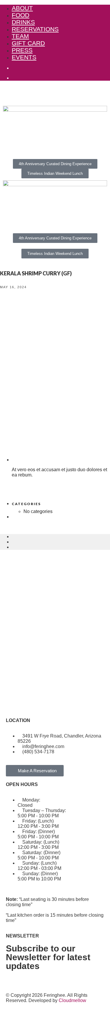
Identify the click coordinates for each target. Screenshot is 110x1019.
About (22, 8)
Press (22, 50)
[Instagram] (29, 704)
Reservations (35, 29)
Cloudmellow (72, 1000)
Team (20, 36)
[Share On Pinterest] (13, 547)
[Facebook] (13, 704)
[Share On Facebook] (13, 536)
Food (20, 15)
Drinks (23, 22)
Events (24, 57)
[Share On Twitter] (13, 541)
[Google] (45, 704)
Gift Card (28, 43)
